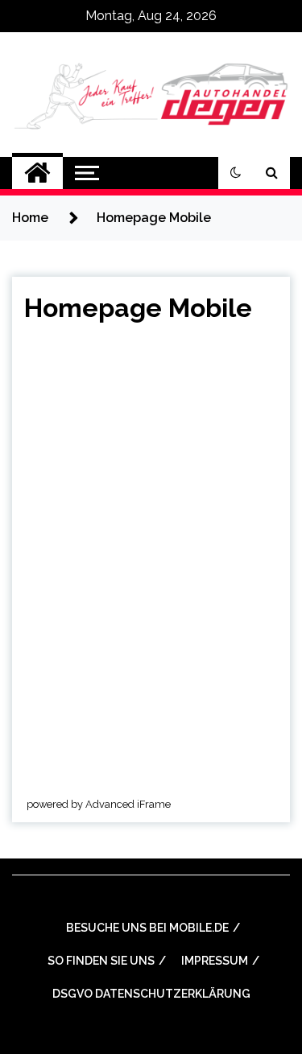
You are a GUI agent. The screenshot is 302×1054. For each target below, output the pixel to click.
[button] (236, 173)
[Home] (37, 173)
